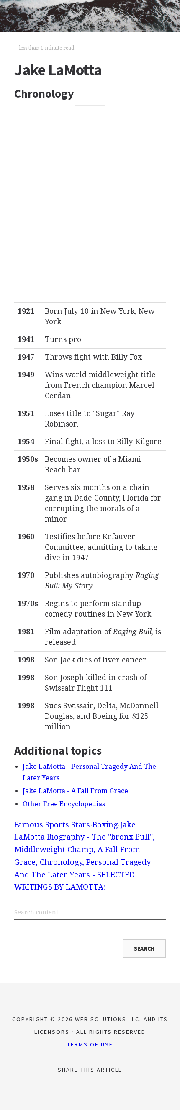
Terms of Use (90, 1044)
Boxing (105, 824)
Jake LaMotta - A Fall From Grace (75, 791)
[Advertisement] (90, 201)
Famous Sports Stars (52, 824)
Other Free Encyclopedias (64, 804)
